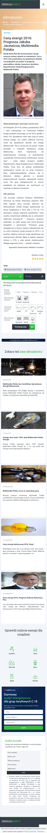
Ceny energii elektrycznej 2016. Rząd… (19, 544)
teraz (18, 292)
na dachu (19, 302)
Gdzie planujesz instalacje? (9, 299)
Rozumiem (41, 831)
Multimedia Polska (14, 269)
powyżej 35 (40, 312)
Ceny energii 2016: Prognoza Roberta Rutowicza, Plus (23, 599)
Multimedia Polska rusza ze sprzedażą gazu (21, 491)
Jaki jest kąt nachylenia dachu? (7, 309)
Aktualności (15, 22)
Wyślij (23, 772)
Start (6, 22)
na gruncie (26, 302)
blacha (26, 322)
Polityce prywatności (30, 831)
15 (26, 311)
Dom (6, 276)
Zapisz (23, 728)
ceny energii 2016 (34, 269)
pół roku (34, 292)
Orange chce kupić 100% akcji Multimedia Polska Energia (23, 438)
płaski (19, 311)
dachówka (19, 322)
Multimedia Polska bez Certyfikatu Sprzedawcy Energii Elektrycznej (22, 385)
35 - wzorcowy (33, 312)
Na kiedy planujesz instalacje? (7, 292)
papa (33, 322)
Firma (28, 276)
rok (41, 292)
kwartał (26, 292)
